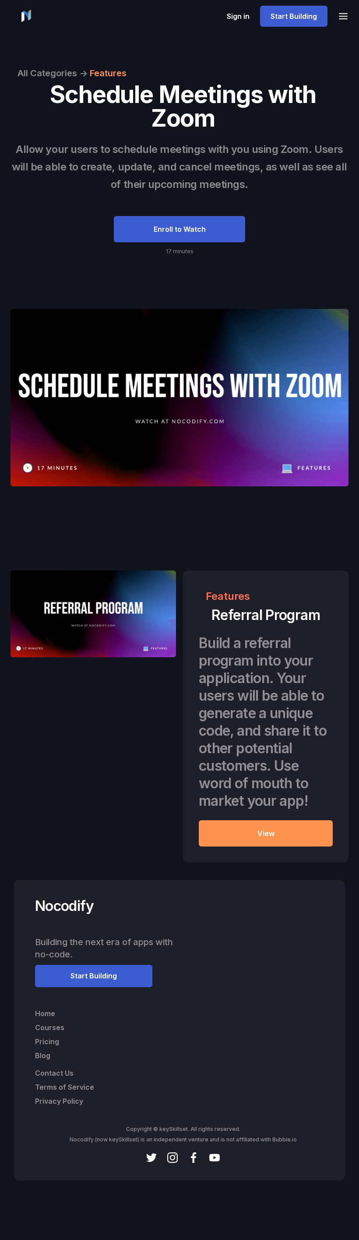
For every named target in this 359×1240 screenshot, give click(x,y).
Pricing (47, 1041)
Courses (49, 1027)
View (266, 833)
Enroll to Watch (180, 229)
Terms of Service (64, 1087)
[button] (340, 16)
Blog (42, 1055)
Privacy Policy (59, 1101)
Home (45, 1013)
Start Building (294, 16)
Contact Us (54, 1073)
